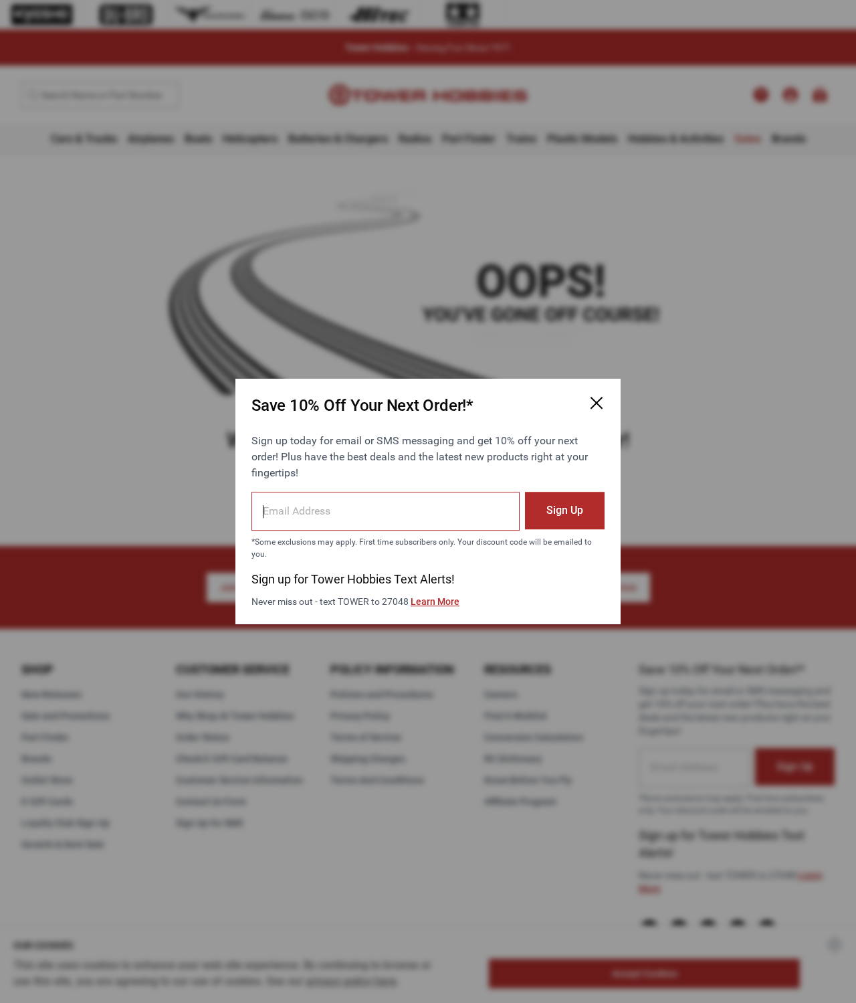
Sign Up (564, 510)
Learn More (435, 601)
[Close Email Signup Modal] (596, 403)
